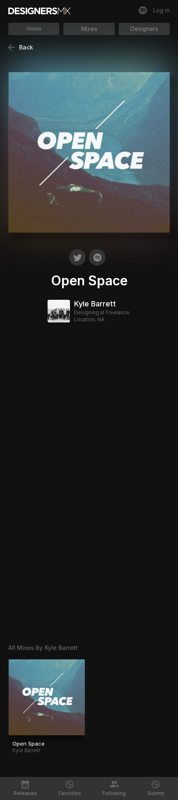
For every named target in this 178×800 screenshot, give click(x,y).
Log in (161, 10)
